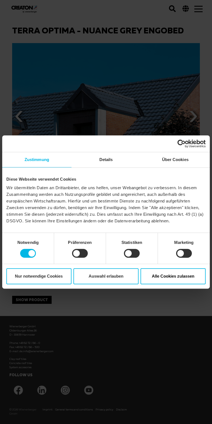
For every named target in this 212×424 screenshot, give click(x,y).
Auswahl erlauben (106, 276)
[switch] (80, 253)
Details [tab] (106, 159)
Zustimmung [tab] (37, 159)
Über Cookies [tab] (175, 159)
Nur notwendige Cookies (39, 276)
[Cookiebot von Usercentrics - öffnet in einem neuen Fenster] (181, 143)
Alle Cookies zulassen (173, 276)
